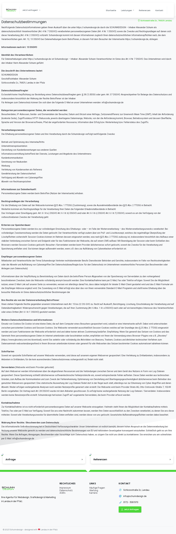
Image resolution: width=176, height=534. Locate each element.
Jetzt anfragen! (30, 10)
